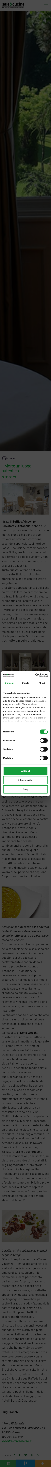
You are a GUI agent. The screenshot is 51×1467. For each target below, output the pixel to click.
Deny (25, 789)
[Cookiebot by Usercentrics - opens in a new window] (36, 675)
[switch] (44, 740)
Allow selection (25, 780)
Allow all (25, 771)
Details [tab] (25, 683)
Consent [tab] (9, 683)
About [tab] (42, 683)
